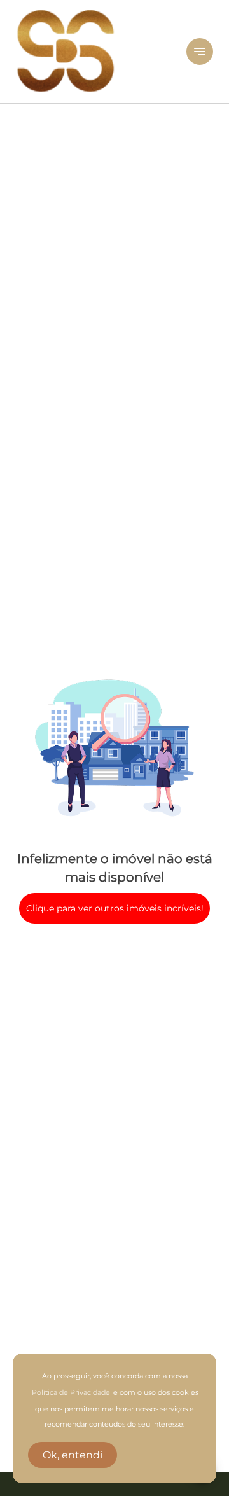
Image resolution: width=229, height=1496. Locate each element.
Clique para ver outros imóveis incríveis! (115, 908)
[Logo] (93, 51)
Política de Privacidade (71, 1393)
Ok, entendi (72, 1455)
